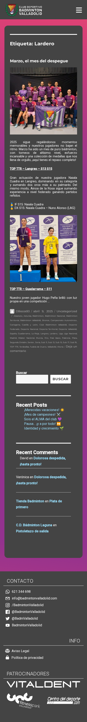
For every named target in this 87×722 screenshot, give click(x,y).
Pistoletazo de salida (32, 531)
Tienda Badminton (30, 501)
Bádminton (38, 316)
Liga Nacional (70, 333)
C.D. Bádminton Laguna (34, 525)
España (13, 333)
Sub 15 (59, 342)
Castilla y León (30, 325)
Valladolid (52, 347)
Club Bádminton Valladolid (53, 325)
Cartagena (15, 325)
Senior (31, 342)
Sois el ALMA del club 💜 (43, 419)
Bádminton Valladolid (30, 320)
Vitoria (60, 347)
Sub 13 (51, 342)
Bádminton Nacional (55, 316)
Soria (37, 342)
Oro (46, 338)
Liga (61, 333)
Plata (74, 338)
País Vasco (55, 338)
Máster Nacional (26, 338)
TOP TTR (14, 347)
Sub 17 (66, 342)
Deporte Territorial (48, 329)
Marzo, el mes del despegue (39, 60)
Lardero (53, 333)
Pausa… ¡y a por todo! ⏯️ (42, 424)
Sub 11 (44, 342)
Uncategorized (67, 311)
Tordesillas (24, 347)
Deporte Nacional (29, 329)
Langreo (45, 333)
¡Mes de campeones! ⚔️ (42, 414)
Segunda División (18, 342)
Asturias (27, 316)
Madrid (13, 338)
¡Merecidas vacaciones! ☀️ (44, 410)
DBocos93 (23, 311)
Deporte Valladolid (68, 329)
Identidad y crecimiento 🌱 (44, 428)
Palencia (66, 338)
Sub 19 (73, 342)
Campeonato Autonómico (64, 320)
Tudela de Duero (38, 347)
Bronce (45, 320)
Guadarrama (24, 333)
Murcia (39, 338)
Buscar (21, 373)
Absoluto (18, 316)
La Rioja (35, 333)
